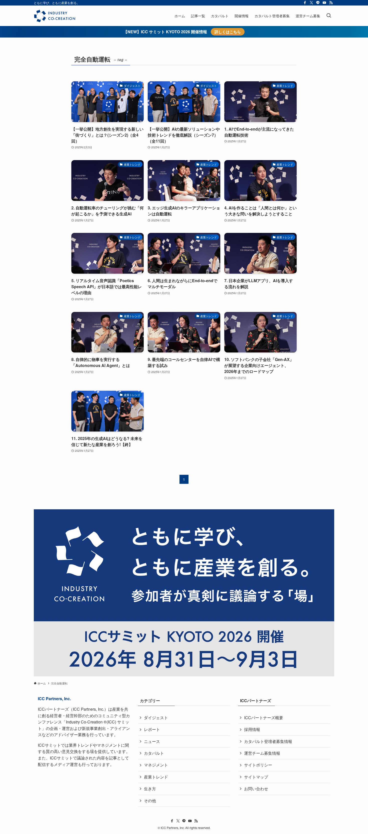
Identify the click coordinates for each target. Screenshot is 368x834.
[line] (318, 3)
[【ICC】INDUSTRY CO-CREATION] (54, 16)
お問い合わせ (256, 788)
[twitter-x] (311, 3)
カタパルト (154, 753)
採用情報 (252, 729)
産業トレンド (156, 777)
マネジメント (156, 765)
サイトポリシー (258, 765)
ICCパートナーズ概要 (263, 717)
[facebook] (305, 3)
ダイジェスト (156, 717)
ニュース (152, 741)
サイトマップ (256, 777)
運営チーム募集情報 (262, 753)
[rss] (331, 3)
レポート (152, 729)
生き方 (150, 788)
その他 (150, 800)
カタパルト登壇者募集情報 (268, 741)
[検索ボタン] (328, 16)
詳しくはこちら (228, 32)
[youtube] (324, 3)
